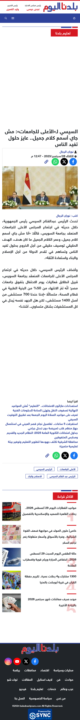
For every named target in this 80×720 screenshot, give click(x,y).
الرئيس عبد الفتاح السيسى (62, 476)
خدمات (52, 688)
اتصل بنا (20, 697)
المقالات (27, 679)
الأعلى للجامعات (67, 469)
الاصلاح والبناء (35, 476)
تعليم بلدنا (37, 688)
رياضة (16, 669)
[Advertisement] (40, 81)
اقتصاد (44, 669)
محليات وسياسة (63, 669)
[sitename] (40, 649)
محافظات (30, 669)
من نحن (60, 697)
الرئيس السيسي (44, 469)
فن (58, 679)
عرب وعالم (66, 688)
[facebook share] (73, 161)
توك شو (12, 679)
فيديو (22, 688)
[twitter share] (64, 161)
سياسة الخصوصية (40, 697)
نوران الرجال (67, 151)
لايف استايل (44, 679)
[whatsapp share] (55, 161)
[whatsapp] (46, 161)
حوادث (69, 679)
